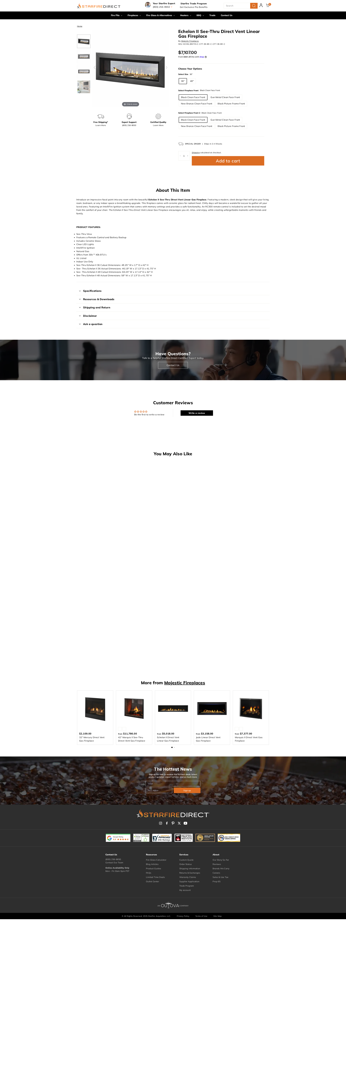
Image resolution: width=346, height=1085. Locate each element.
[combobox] (241, 6)
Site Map (217, 916)
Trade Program (186, 885)
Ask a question (93, 324)
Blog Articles (152, 864)
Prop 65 (216, 881)
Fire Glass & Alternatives (159, 15)
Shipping (196, 152)
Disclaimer (90, 315)
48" (192, 81)
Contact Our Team (114, 862)
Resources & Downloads (98, 299)
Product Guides (153, 868)
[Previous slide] (94, 67)
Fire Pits (115, 15)
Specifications (92, 290)
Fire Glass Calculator (156, 860)
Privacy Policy (183, 916)
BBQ (199, 15)
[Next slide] (166, 67)
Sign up (187, 790)
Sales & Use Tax (220, 877)
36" (183, 81)
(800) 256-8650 (113, 859)
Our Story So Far (221, 860)
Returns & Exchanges (189, 873)
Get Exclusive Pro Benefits (193, 7)
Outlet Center (152, 881)
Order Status (185, 864)
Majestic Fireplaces (190, 41)
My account (185, 890)
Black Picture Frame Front (231, 103)
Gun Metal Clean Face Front (225, 97)
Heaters (184, 15)
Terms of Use (201, 916)
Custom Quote (186, 860)
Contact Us (226, 15)
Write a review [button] (197, 413)
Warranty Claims (187, 877)
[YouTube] (185, 823)
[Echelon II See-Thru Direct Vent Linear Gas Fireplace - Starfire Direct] (84, 41)
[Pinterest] (173, 823)
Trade (212, 15)
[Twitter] (179, 823)
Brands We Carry (221, 868)
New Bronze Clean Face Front (196, 103)
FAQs (148, 873)
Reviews (217, 864)
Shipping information (189, 868)
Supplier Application (189, 881)
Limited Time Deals (155, 877)
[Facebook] (167, 823)
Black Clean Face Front (193, 97)
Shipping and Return (96, 307)
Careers (216, 873)
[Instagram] (160, 823)
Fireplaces (133, 15)
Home (79, 26)
